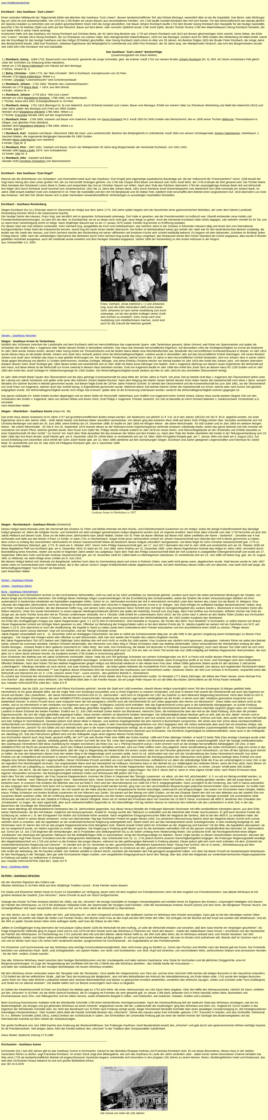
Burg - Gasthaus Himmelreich (19, 591)
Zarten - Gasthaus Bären (16, 586)
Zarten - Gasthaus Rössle (17, 580)
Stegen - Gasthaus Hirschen (18, 335)
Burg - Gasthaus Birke (15, 866)
